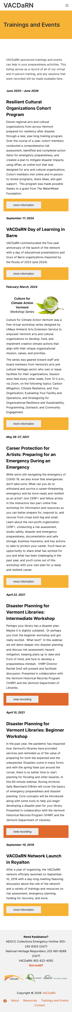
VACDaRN (48, 993)
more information (23, 205)
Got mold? (36, 965)
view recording (22, 699)
